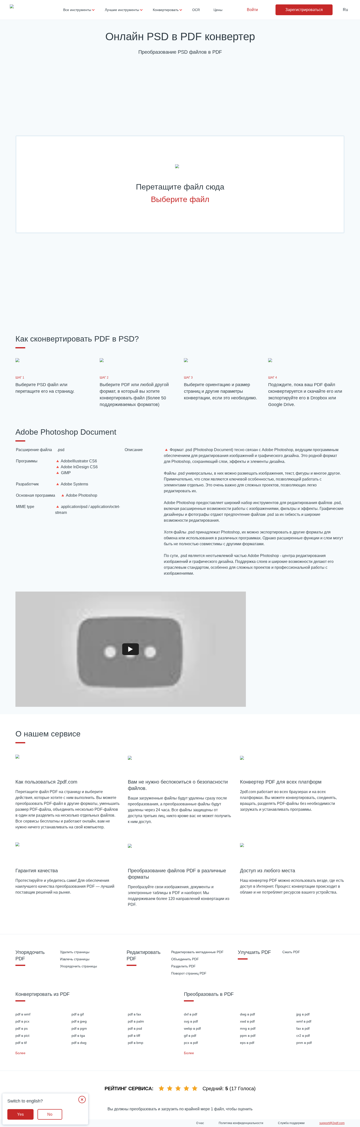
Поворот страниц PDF (188, 973)
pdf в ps (21, 1028)
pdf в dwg (79, 1043)
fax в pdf (303, 1028)
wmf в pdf (303, 1021)
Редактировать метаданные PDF (197, 952)
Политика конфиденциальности (241, 1123)
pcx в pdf (191, 1043)
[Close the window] (82, 1099)
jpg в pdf (303, 1014)
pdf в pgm (79, 1028)
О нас (200, 1123)
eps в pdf (247, 1043)
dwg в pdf (247, 1014)
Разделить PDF (183, 966)
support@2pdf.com (332, 1123)
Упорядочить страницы (78, 966)
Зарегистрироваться (304, 10)
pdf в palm (136, 1021)
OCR (196, 10)
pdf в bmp (135, 1043)
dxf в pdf (190, 1014)
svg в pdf (191, 1021)
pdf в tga (78, 1036)
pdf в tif (21, 1043)
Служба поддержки (291, 1123)
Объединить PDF (185, 959)
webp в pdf (192, 1028)
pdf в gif (78, 1014)
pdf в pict (22, 1036)
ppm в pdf (247, 1036)
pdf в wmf (22, 1014)
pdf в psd (135, 1028)
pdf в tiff (134, 1036)
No (49, 1114)
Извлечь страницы (74, 959)
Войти (252, 10)
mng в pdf (247, 1028)
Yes (20, 1114)
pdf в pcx (22, 1021)
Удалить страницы (74, 952)
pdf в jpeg (79, 1021)
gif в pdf (190, 1036)
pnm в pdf (304, 1043)
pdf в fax (134, 1014)
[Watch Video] (130, 649)
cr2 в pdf (303, 1036)
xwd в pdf (247, 1021)
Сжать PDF (291, 952)
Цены (218, 10)
